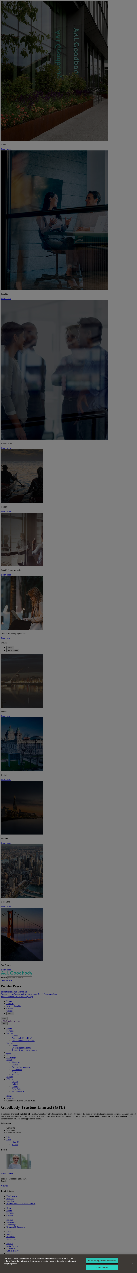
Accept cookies (102, 1267)
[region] (68, 1263)
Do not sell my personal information (102, 1261)
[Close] (133, 1263)
